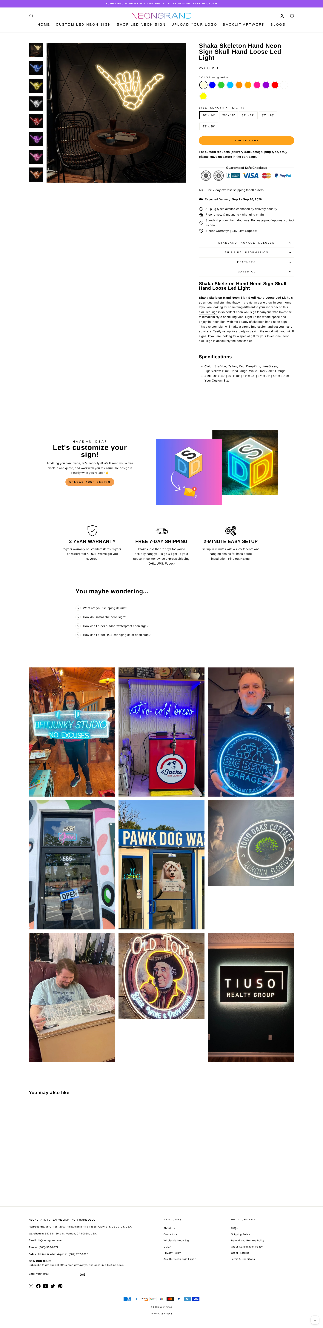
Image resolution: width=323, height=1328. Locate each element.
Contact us (170, 1234)
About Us (169, 1228)
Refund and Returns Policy (247, 1240)
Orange (248, 85)
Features (246, 262)
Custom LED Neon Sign (83, 24)
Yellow (203, 96)
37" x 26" (268, 115)
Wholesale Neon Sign (177, 1240)
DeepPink (257, 85)
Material (247, 271)
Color (213, 77)
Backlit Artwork (244, 24)
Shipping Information (246, 252)
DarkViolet (266, 85)
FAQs (234, 1228)
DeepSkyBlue (230, 85)
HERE (244, 558)
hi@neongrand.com (50, 1240)
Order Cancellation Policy (247, 1246)
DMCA (167, 1246)
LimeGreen (221, 85)
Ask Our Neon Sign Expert (180, 1259)
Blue (212, 85)
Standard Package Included (246, 242)
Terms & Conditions (243, 1259)
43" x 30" (208, 126)
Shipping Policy (240, 1234)
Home (44, 24)
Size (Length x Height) (221, 107)
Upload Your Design (89, 482)
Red (275, 85)
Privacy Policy (172, 1252)
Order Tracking (240, 1252)
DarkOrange (239, 85)
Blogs (277, 24)
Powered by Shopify (161, 1313)
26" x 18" (228, 115)
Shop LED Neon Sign (141, 24)
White (284, 85)
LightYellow (203, 85)
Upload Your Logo (194, 24)
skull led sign (208, 312)
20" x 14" (208, 115)
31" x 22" (248, 115)
